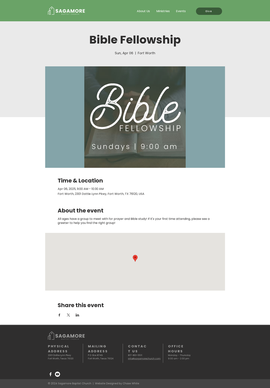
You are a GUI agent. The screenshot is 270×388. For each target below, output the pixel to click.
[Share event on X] (68, 315)
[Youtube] (57, 374)
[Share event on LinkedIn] (77, 315)
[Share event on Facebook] (59, 315)
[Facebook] (50, 374)
